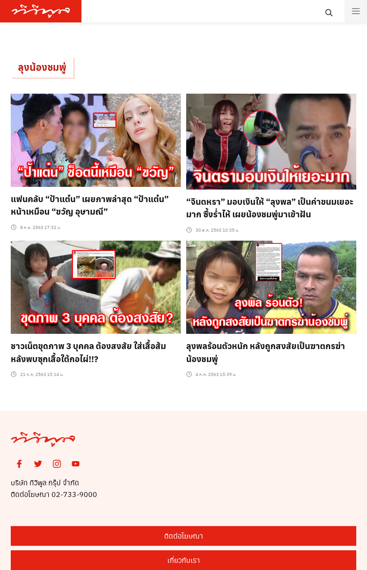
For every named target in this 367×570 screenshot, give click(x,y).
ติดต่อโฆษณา (183, 536)
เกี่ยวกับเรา (183, 560)
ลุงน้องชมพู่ (42, 67)
